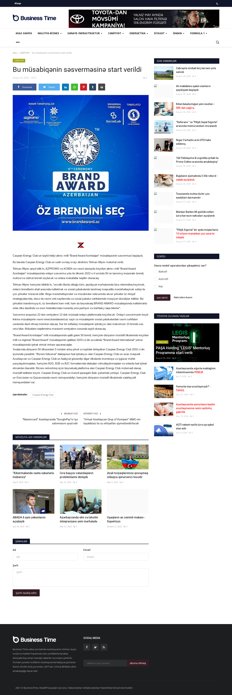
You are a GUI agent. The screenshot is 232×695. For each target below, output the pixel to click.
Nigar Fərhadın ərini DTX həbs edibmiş (193, 142)
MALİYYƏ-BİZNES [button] (49, 33)
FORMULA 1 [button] (197, 33)
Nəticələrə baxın (183, 297)
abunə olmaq (138, 663)
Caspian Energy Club (42, 394)
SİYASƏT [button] (159, 33)
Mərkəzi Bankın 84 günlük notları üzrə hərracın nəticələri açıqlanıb (195, 213)
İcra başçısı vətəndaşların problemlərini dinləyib (76, 475)
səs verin (162, 297)
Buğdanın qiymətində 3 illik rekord (197, 177)
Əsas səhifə (24, 33)
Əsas (15, 52)
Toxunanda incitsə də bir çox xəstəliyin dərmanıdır (193, 195)
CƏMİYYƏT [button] (115, 33)
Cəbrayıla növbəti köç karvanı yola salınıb (196, 70)
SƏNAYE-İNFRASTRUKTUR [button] (83, 33)
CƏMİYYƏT (25, 52)
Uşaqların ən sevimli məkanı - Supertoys (126, 519)
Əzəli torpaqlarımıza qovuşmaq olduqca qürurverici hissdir (127, 475)
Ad (14, 550)
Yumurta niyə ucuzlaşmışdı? (193, 388)
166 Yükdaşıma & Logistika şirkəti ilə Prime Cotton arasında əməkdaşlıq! (197, 160)
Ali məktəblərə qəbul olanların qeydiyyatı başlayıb (193, 88)
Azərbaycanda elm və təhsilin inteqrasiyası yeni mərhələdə (79, 519)
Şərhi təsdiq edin (26, 593)
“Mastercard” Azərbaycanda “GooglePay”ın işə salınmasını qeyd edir (50, 421)
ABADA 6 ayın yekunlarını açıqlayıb (29, 519)
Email (86, 550)
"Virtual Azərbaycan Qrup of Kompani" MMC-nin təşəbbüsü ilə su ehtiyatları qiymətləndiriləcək (111, 421)
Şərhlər (21, 541)
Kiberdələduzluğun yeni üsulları (195, 106)
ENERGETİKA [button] (138, 33)
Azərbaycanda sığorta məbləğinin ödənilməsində (196, 370)
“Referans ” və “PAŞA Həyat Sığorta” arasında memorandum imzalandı (197, 124)
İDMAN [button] (178, 33)
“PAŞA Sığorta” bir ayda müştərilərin (197, 233)
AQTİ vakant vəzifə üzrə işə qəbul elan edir (195, 426)
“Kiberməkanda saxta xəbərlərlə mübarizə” (33, 475)
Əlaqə (17, 3)
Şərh (15, 565)
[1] (217, 3)
